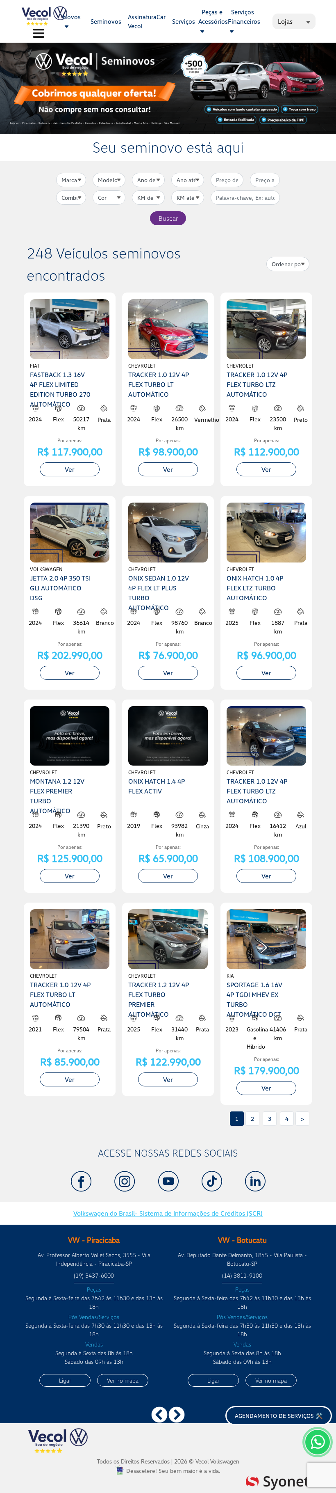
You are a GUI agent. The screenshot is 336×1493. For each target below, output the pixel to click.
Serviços (183, 21)
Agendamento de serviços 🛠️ (278, 1415)
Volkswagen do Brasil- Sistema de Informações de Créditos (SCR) (168, 1213)
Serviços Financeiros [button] (244, 16)
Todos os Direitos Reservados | (168, 1461)
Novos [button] (72, 17)
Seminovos (106, 21)
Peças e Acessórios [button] (213, 16)
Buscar (168, 218)
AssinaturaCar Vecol (147, 21)
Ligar (65, 1380)
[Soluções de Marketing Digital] (277, 1481)
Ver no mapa (122, 1380)
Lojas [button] (285, 21)
